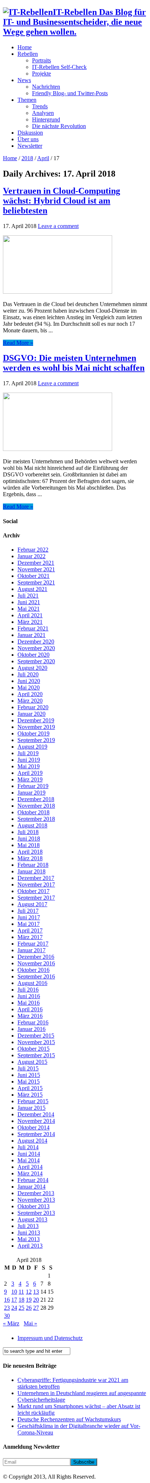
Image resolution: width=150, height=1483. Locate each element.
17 (14, 1300)
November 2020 (36, 648)
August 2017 (32, 904)
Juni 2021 (28, 602)
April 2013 (30, 1246)
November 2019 (36, 727)
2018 (27, 158)
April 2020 (30, 694)
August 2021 (32, 589)
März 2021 (30, 622)
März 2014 (30, 1173)
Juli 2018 (28, 832)
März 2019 (30, 779)
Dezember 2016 (35, 957)
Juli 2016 (28, 989)
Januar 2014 (31, 1186)
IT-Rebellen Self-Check (59, 67)
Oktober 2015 (33, 1049)
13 (36, 1292)
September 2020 (36, 661)
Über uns (28, 139)
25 (21, 1308)
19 (29, 1300)
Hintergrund (46, 119)
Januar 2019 (31, 792)
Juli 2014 (28, 1147)
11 (21, 1292)
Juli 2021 (28, 595)
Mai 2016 (28, 1003)
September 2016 (36, 976)
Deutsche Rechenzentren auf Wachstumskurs (69, 1419)
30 (7, 1316)
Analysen (43, 113)
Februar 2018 (32, 865)
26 (29, 1308)
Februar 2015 (32, 1101)
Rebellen (27, 54)
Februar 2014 (32, 1180)
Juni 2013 (28, 1232)
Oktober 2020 (33, 655)
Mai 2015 (28, 1081)
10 (14, 1292)
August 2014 (32, 1141)
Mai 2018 (28, 845)
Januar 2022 (31, 556)
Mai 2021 (28, 609)
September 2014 (36, 1134)
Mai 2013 (28, 1239)
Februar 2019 (32, 786)
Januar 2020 (31, 714)
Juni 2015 (28, 1075)
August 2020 (32, 668)
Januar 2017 (31, 950)
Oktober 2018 (33, 812)
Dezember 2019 (35, 720)
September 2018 (36, 819)
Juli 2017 (28, 911)
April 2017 (30, 930)
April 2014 (30, 1167)
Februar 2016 (32, 1022)
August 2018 (32, 825)
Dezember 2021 (35, 563)
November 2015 (36, 1042)
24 (14, 1308)
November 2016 (36, 963)
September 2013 (36, 1213)
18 (21, 1300)
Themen (26, 100)
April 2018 (30, 852)
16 (7, 1300)
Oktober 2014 (33, 1127)
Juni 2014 (28, 1154)
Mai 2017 (28, 924)
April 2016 (30, 1009)
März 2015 (30, 1095)
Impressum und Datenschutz (50, 1338)
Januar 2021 (31, 635)
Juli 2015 (28, 1068)
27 (36, 1308)
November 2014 (36, 1121)
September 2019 (36, 740)
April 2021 (30, 615)
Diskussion (30, 133)
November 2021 (36, 569)
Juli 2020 (28, 674)
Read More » (18, 343)
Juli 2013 (28, 1226)
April (43, 158)
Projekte (41, 73)
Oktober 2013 (33, 1206)
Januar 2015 (31, 1108)
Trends (40, 106)
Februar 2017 (32, 944)
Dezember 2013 (35, 1193)
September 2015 (36, 1055)
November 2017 (36, 884)
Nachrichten (46, 87)
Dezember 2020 (35, 641)
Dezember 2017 (35, 878)
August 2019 (32, 747)
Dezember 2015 (35, 1035)
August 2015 (32, 1062)
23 (7, 1308)
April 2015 (30, 1088)
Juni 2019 (28, 760)
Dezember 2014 (35, 1114)
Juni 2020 (28, 681)
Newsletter (29, 146)
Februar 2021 (32, 628)
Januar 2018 (31, 871)
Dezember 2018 (35, 799)
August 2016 (32, 983)
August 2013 (32, 1219)
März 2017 (30, 937)
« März (11, 1323)
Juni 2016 (28, 996)
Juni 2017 (28, 917)
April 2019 (30, 773)
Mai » (30, 1323)
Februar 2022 (32, 550)
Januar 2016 (31, 1029)
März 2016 (30, 1016)
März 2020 (30, 701)
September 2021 (36, 582)
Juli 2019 (28, 753)
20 (36, 1300)
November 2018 (36, 806)
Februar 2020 (32, 707)
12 (29, 1292)
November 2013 (36, 1200)
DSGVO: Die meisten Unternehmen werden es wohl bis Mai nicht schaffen (74, 362)
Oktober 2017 (33, 891)
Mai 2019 (28, 766)
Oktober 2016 (33, 970)
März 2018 (30, 858)
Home (24, 47)
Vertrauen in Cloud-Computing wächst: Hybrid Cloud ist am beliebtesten (61, 200)
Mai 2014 (28, 1160)
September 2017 (36, 898)
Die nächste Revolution (59, 126)
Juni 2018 (28, 838)
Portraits (41, 60)
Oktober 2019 (33, 733)
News (24, 80)
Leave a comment (58, 226)
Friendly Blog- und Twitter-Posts (70, 93)
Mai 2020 (28, 687)
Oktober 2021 (33, 576)
